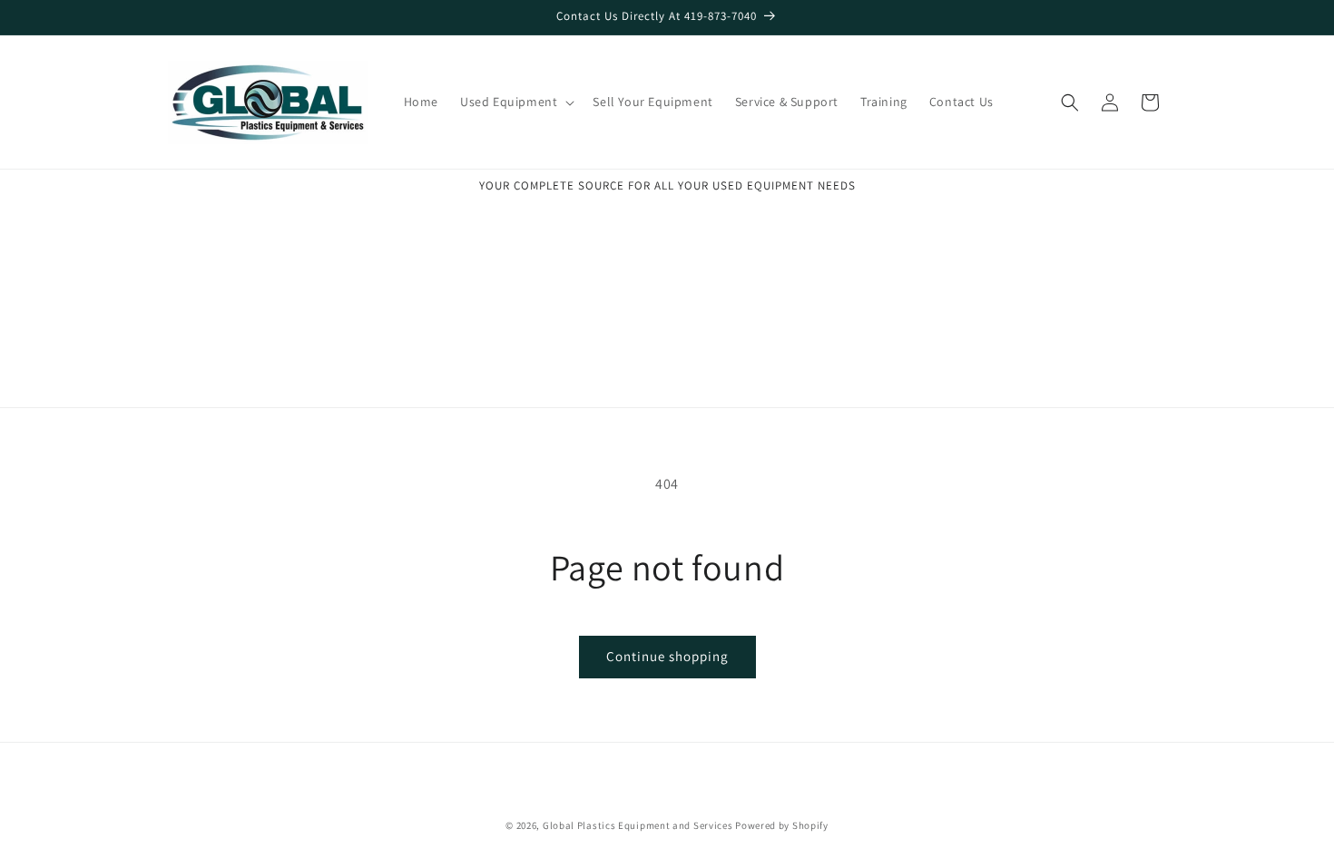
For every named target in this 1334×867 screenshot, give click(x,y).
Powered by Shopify (782, 825)
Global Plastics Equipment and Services (638, 825)
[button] (515, 102)
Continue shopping (667, 656)
